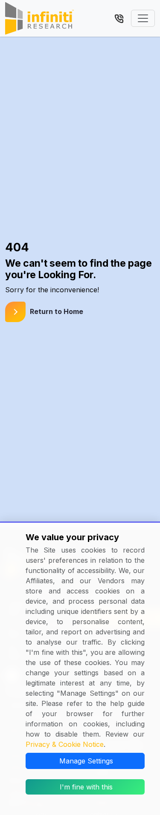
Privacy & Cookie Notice (65, 744)
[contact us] (119, 18)
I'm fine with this (86, 787)
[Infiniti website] (39, 18)
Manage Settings (86, 761)
